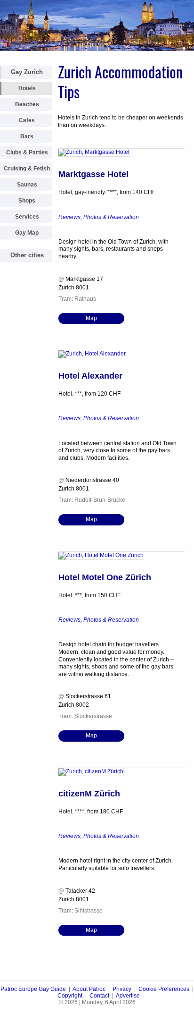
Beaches (27, 104)
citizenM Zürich (89, 793)
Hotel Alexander (90, 376)
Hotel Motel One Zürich (104, 577)
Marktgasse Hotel (93, 174)
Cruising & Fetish (27, 168)
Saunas (27, 184)
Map (91, 318)
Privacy (122, 989)
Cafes (27, 120)
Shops (26, 200)
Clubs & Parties (27, 152)
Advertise (128, 995)
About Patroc (89, 989)
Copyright (69, 995)
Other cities (27, 255)
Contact (99, 995)
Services (27, 216)
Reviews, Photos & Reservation (98, 217)
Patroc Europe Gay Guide (33, 989)
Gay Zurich (27, 72)
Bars (26, 136)
